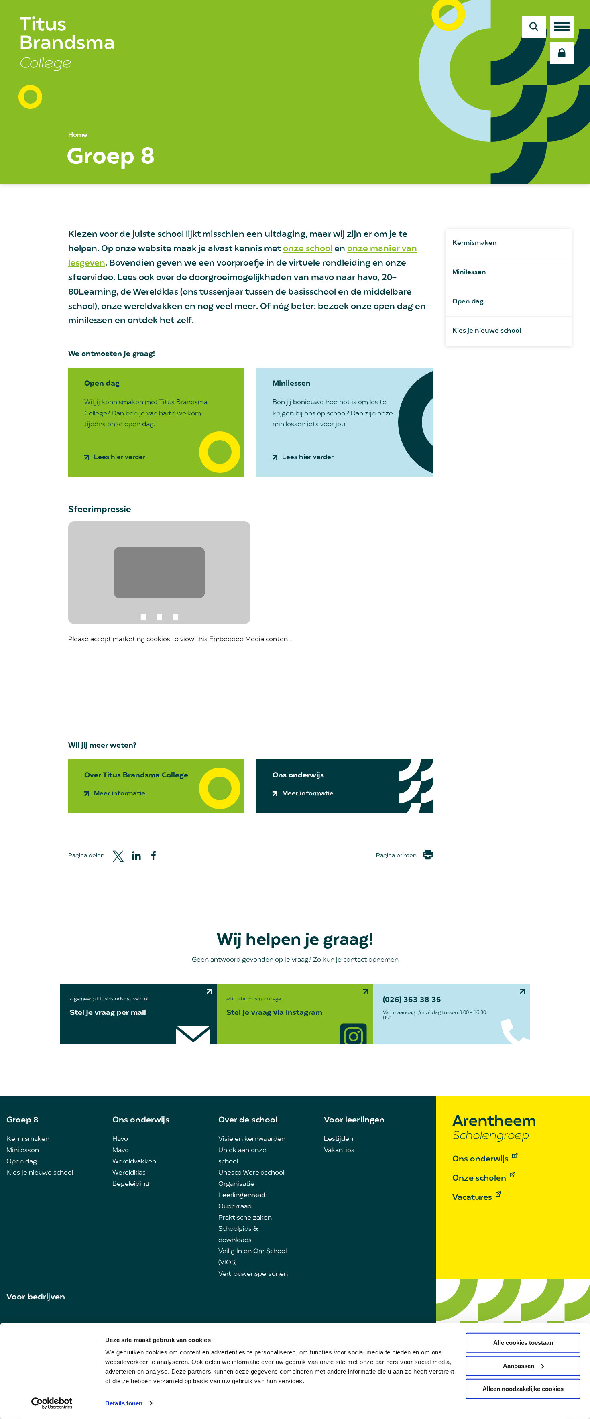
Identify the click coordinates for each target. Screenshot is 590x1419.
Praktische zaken (245, 1218)
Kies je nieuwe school (486, 331)
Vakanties (339, 1150)
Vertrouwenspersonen (253, 1274)
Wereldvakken (134, 1162)
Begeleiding (130, 1184)
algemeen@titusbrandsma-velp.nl (109, 999)
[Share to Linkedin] (136, 855)
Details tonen (123, 1403)
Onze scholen (479, 1179)
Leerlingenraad (241, 1195)
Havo (120, 1139)
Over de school (248, 1120)
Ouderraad (235, 1207)
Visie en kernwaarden (251, 1139)
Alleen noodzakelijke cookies (523, 1388)
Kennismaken (474, 243)
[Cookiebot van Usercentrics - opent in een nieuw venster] (52, 1403)
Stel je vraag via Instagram (274, 1013)
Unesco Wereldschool (251, 1173)
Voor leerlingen (354, 1120)
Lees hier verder (119, 457)
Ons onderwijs (140, 1120)
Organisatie (236, 1184)
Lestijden (338, 1139)
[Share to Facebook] (153, 855)
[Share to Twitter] (118, 855)
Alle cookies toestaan (523, 1342)
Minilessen (469, 272)
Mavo (120, 1150)
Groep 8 (22, 1120)
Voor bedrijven (35, 1297)
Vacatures (472, 1198)
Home (77, 135)
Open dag (468, 302)
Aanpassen (518, 1365)
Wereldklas (129, 1173)
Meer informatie (119, 794)
